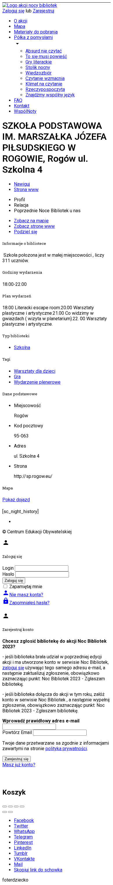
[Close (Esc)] (4, 806)
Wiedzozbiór (38, 73)
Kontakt (21, 106)
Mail (18, 864)
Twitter (21, 826)
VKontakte (24, 859)
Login (8, 568)
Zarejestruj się (16, 759)
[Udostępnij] (10, 806)
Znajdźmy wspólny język (50, 95)
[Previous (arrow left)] (4, 812)
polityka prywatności (66, 748)
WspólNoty (25, 111)
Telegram (23, 837)
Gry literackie (38, 62)
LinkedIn (22, 848)
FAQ (18, 100)
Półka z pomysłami (33, 37)
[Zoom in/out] (22, 806)
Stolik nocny (37, 67)
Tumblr (21, 853)
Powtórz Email (17, 732)
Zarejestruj (43, 11)
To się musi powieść (46, 56)
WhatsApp (24, 831)
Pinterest (23, 842)
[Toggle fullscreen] (16, 806)
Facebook (24, 820)
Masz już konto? (18, 764)
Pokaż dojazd (16, 499)
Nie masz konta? (22, 594)
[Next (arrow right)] (10, 812)
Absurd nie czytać (43, 51)
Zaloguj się (13, 11)
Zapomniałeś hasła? (26, 602)
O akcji (20, 21)
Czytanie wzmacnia (45, 78)
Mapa (19, 26)
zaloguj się (13, 667)
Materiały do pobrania (36, 32)
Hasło (8, 574)
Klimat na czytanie (43, 84)
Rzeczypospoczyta (45, 89)
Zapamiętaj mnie (25, 586)
